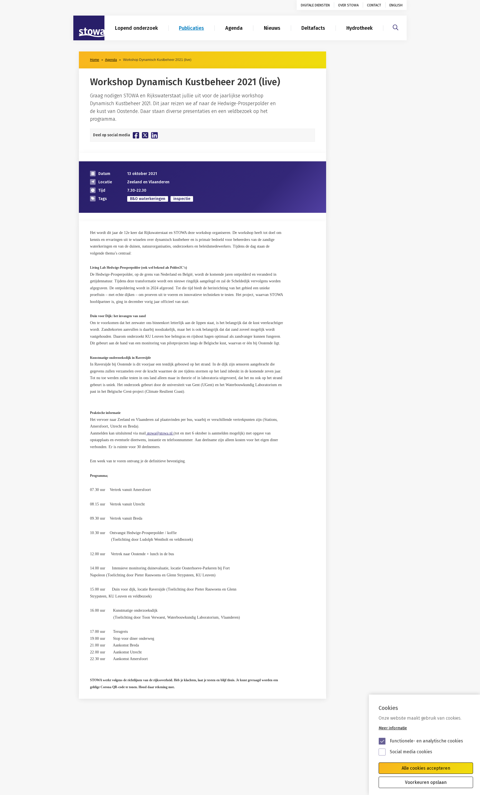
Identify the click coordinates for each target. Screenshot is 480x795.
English (395, 5)
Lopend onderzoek (136, 28)
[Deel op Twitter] (145, 135)
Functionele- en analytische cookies (426, 741)
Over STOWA (348, 5)
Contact (374, 5)
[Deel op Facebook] (136, 135)
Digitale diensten (315, 5)
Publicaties (191, 28)
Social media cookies (411, 751)
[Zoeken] (395, 26)
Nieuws (272, 28)
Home (94, 60)
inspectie (181, 198)
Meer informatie (393, 728)
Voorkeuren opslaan (426, 782)
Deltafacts (313, 28)
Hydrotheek (359, 28)
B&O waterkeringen (147, 198)
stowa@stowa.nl (160, 433)
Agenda (233, 28)
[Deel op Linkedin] (154, 135)
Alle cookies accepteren (426, 768)
